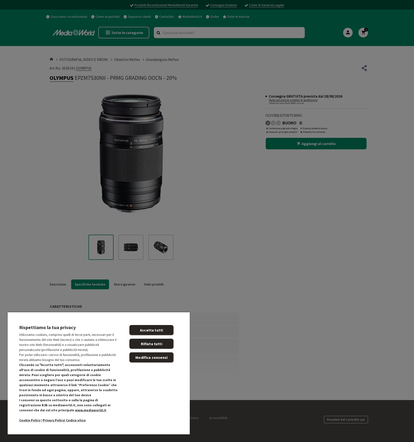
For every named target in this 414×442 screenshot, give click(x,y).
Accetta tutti (151, 330)
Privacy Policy (53, 420)
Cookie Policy (29, 420)
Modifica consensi (151, 357)
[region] (99, 373)
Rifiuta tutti (151, 343)
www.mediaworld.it (90, 410)
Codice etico (76, 420)
